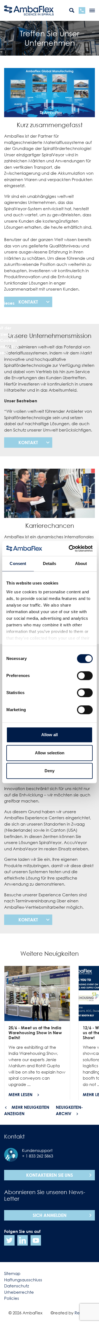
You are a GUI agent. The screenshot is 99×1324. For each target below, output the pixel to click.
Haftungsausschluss (23, 1279)
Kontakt (28, 302)
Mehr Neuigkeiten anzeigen (26, 1110)
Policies (11, 1298)
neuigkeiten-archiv (69, 1110)
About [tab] (81, 563)
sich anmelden (50, 1215)
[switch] (85, 675)
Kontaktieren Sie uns (49, 1175)
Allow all (49, 734)
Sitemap (12, 1273)
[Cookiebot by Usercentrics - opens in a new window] (70, 548)
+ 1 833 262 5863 (37, 1155)
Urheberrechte (19, 1292)
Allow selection (49, 752)
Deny (49, 770)
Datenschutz (16, 1285)
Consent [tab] (18, 563)
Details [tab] (49, 563)
